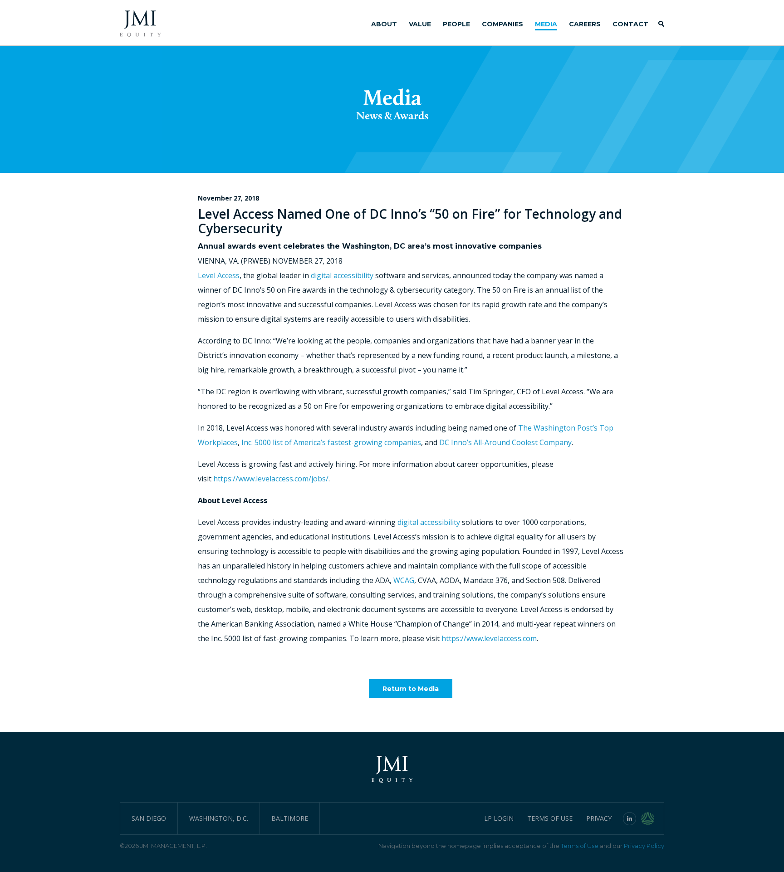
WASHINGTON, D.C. (218, 818)
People (456, 24)
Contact (630, 24)
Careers (585, 24)
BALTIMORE (289, 818)
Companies (502, 24)
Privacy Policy (644, 845)
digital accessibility (342, 275)
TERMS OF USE (550, 818)
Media (546, 24)
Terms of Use (579, 845)
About (384, 24)
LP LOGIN (499, 818)
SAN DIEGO (149, 818)
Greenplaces (652, 818)
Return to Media (410, 689)
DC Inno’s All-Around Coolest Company (505, 442)
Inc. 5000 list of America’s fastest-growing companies (331, 442)
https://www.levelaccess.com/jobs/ (270, 479)
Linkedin (630, 818)
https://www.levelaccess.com (489, 638)
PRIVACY (599, 818)
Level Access (219, 275)
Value (420, 24)
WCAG (403, 580)
